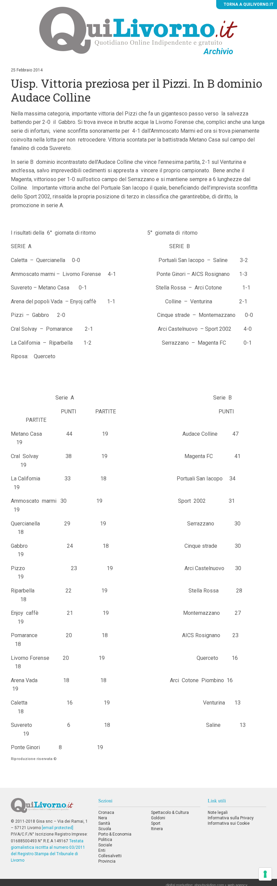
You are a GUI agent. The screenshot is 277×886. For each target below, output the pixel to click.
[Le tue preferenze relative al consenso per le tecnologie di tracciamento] (265, 874)
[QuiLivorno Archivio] (138, 30)
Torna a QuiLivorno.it (248, 4)
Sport (155, 823)
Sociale (105, 845)
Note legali (218, 812)
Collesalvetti (110, 855)
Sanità (104, 823)
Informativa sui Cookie (229, 823)
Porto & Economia (114, 834)
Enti (101, 850)
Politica (105, 839)
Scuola (104, 828)
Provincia (107, 861)
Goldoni (158, 818)
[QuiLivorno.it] (51, 808)
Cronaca (106, 812)
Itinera (157, 828)
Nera (102, 818)
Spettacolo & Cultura (170, 812)
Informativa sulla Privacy (231, 818)
